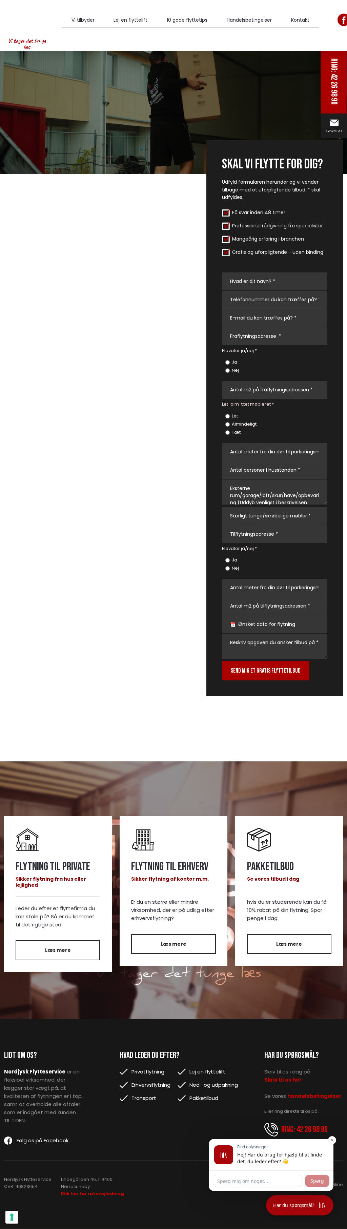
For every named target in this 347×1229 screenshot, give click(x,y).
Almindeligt (244, 424)
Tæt (236, 432)
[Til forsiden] (27, 18)
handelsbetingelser (314, 1096)
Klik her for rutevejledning (92, 1193)
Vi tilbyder (83, 20)
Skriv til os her (283, 1079)
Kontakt (300, 20)
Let (235, 416)
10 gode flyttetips (187, 20)
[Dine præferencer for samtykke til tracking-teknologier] (11, 1217)
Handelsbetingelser (249, 20)
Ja (234, 362)
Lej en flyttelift (130, 20)
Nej (235, 370)
